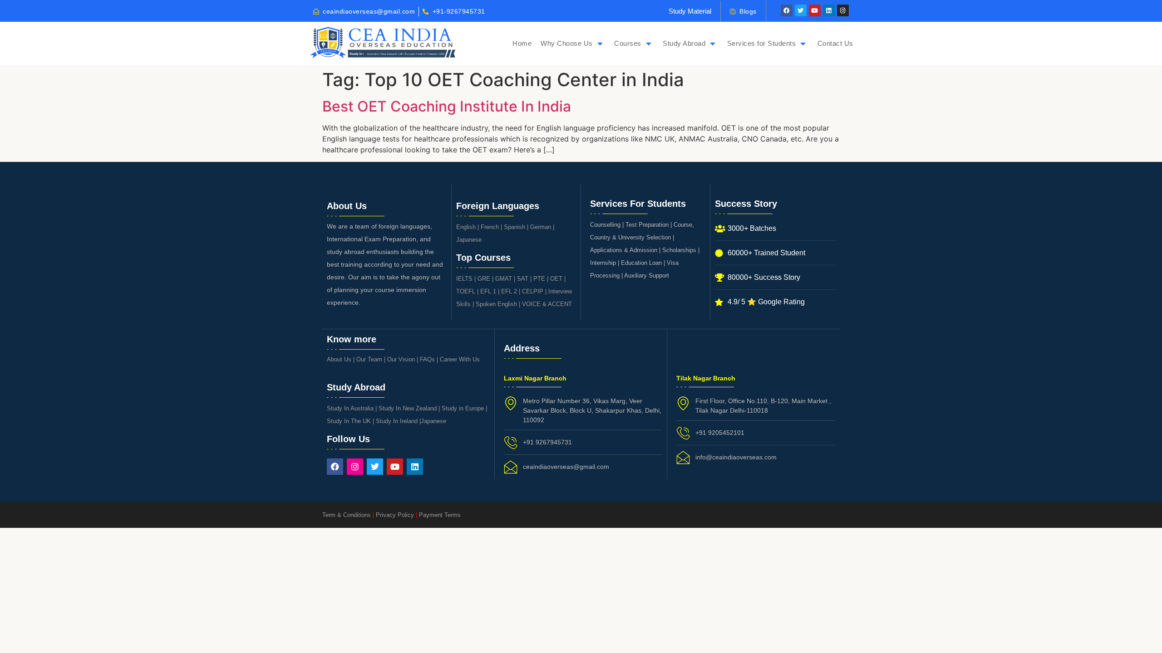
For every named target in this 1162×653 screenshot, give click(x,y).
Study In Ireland (397, 421)
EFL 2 (509, 291)
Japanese (469, 239)
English (466, 227)
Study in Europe (463, 408)
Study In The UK (349, 421)
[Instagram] (843, 10)
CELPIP (532, 291)
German (540, 227)
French (490, 227)
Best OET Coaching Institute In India (446, 106)
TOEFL (465, 291)
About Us (339, 359)
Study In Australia (350, 408)
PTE (539, 278)
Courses (627, 43)
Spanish (514, 227)
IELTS (464, 278)
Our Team (369, 359)
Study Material (690, 11)
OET (556, 278)
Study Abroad (684, 43)
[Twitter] (801, 10)
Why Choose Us (567, 43)
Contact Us (835, 43)
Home (522, 43)
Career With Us (460, 359)
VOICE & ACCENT (547, 304)
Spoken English (496, 304)
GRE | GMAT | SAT (503, 278)
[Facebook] (787, 10)
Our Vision (401, 359)
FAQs (427, 359)
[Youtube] (815, 10)
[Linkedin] (829, 10)
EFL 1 (488, 291)
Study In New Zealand (408, 408)
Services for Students (761, 43)
